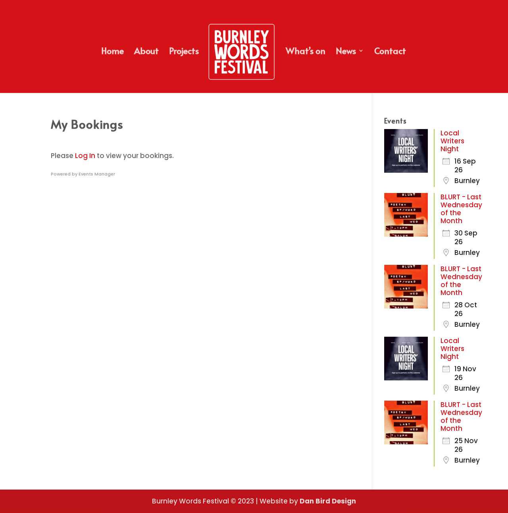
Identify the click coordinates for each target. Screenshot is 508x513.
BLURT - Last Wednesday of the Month (461, 209)
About (146, 52)
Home (112, 52)
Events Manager (97, 174)
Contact (390, 52)
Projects (184, 52)
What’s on (305, 52)
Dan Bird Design (328, 501)
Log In (85, 155)
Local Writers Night (452, 141)
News (346, 52)
